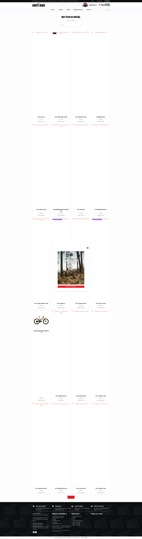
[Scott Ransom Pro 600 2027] (61, 444)
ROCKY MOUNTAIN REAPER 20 (100, 209)
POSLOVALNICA (100, 1)
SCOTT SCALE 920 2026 (81, 488)
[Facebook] (34, 532)
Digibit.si (86, 537)
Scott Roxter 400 (81, 209)
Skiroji (68, 9)
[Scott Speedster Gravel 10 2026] (41, 259)
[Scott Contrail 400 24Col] (41, 444)
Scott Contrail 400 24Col (41, 488)
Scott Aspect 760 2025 (101, 303)
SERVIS (93, 1)
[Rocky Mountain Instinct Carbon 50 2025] (61, 165)
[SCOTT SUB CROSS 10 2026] (81, 73)
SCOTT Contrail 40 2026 (101, 396)
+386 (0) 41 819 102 (39, 525)
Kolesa (52, 9)
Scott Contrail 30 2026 (101, 488)
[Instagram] (36, 532)
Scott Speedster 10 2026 (81, 303)
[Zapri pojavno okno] (87, 248)
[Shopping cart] (109, 9)
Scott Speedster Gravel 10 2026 (41, 303)
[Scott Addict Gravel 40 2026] (61, 73)
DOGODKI (107, 1)
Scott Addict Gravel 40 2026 (61, 117)
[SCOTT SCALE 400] (41, 73)
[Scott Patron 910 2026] (41, 165)
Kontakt (89, 9)
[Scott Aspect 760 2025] (101, 259)
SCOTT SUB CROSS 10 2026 (81, 117)
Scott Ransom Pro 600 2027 (61, 488)
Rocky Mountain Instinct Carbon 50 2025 (61, 210)
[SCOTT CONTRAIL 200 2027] (61, 352)
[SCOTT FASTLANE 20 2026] (81, 352)
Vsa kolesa (71, 497)
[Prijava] (106, 9)
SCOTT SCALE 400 (41, 117)
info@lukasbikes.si (37, 1)
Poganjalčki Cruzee (101, 117)
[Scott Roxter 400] (81, 165)
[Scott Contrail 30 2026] (101, 444)
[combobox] (69, 4)
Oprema (61, 9)
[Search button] (78, 5)
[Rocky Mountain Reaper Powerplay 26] (41, 320)
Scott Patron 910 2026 (41, 209)
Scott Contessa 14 (61, 303)
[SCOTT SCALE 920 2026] (81, 444)
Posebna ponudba (77, 9)
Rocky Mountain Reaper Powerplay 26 (41, 331)
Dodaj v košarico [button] (41, 121)
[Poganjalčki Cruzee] (101, 73)
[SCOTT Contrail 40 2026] (101, 352)
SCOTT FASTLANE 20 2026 (81, 396)
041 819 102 (44, 1)
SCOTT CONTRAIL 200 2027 (61, 396)
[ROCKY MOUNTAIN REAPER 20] (101, 165)
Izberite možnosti (61, 121)
